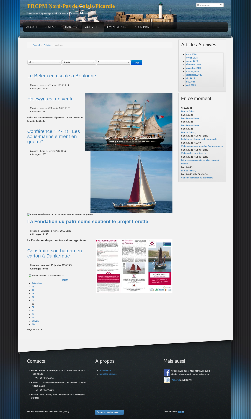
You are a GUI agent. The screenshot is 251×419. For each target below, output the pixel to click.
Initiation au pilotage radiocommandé (199, 139)
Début (65, 280)
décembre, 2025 (193, 64)
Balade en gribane (190, 118)
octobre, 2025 (192, 71)
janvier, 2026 (192, 61)
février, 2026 (192, 58)
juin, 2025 (190, 78)
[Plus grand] (183, 411)
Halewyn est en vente (50, 98)
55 (33, 317)
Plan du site (105, 370)
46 (33, 287)
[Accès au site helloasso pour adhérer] (167, 380)
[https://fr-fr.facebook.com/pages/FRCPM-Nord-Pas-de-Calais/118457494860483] (167, 372)
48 (33, 293)
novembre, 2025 (193, 68)
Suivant (35, 321)
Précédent (37, 283)
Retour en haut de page (107, 412)
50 (33, 300)
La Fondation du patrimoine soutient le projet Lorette (87, 221)
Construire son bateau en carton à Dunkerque (54, 253)
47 (33, 290)
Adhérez (176, 380)
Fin (33, 324)
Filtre (136, 63)
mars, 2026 (191, 54)
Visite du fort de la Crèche (193, 153)
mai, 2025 (190, 82)
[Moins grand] (179, 411)
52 (33, 307)
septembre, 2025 (194, 75)
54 (33, 314)
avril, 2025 (191, 85)
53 (33, 311)
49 (33, 297)
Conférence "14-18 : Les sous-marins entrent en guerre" (53, 136)
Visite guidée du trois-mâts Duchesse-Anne (202, 146)
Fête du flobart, (188, 111)
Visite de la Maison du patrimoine (197, 178)
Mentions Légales (108, 374)
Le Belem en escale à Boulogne (61, 75)
